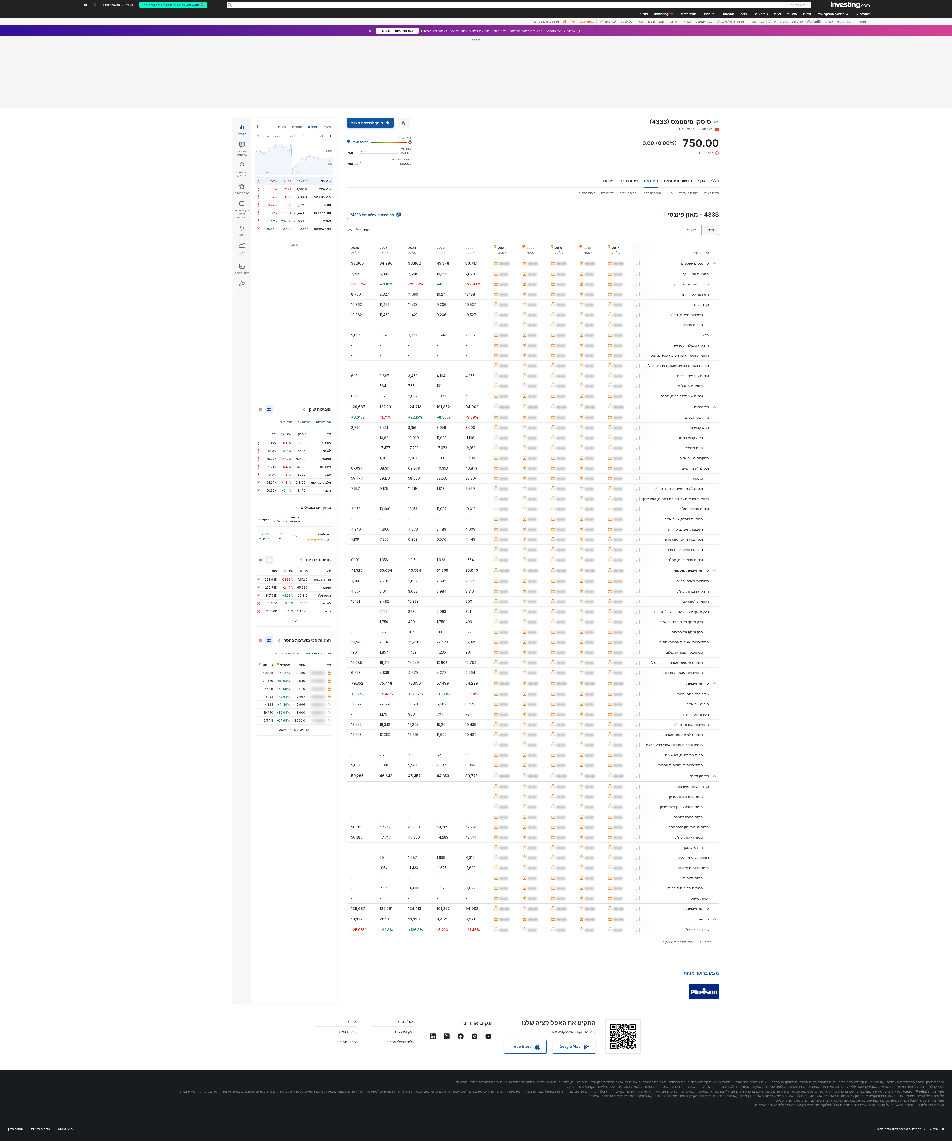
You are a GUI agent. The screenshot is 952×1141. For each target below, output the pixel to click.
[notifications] (94, 4)
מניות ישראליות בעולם (730, 21)
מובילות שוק (320, 409)
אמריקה (686, 21)
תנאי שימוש (65, 1129)
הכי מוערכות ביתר (286, 653)
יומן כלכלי (709, 14)
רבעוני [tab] (691, 230)
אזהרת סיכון (15, 1129)
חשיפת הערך (361, 142)
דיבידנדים (607, 193)
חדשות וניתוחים (678, 180)
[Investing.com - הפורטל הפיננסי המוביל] (850, 4)
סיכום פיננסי (711, 193)
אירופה (672, 21)
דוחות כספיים (587, 193)
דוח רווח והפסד (688, 193)
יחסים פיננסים (628, 193)
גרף (701, 180)
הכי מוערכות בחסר (318, 653)
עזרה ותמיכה (347, 1042)
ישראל (829, 21)
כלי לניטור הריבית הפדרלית (615, 21)
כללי (715, 180)
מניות (862, 21)
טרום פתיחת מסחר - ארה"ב (786, 21)
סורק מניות (688, 14)
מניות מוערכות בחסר (546, 21)
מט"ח (327, 126)
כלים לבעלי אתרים (400, 1042)
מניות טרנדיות (318, 559)
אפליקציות (406, 1021)
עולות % (304, 422)
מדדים (312, 126)
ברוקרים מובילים (316, 507)
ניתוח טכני (628, 180)
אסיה (639, 21)
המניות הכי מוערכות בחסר (307, 640)
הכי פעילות (323, 422)
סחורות (297, 126)
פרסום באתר (347, 1031)
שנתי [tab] (710, 230)
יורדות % (286, 422)
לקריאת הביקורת (264, 536)
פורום (608, 180)
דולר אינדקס (322, 229)
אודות (352, 1021)
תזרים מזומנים (652, 193)
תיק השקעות (404, 1031)
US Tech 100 (322, 213)
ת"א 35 (326, 181)
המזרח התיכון (655, 21)
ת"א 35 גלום (322, 197)
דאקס (327, 221)
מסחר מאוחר (756, 21)
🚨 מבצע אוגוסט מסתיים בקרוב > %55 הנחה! (173, 5)
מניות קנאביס (703, 21)
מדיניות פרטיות (40, 1129)
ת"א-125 (325, 189)
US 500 (325, 205)
